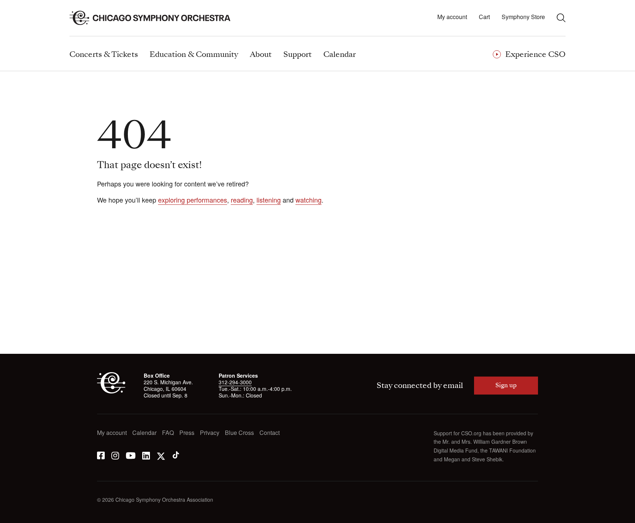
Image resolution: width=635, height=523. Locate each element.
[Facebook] (101, 455)
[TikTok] (176, 455)
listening (268, 199)
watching (308, 199)
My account (452, 17)
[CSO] (111, 391)
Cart (484, 17)
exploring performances (192, 199)
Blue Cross (239, 433)
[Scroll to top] (20, 515)
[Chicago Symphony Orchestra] (154, 18)
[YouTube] (131, 455)
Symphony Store (523, 17)
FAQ (168, 433)
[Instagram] (115, 455)
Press (186, 433)
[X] (161, 455)
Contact (269, 433)
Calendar (144, 433)
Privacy (209, 433)
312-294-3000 (235, 382)
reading (242, 199)
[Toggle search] (561, 17)
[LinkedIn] (146, 455)
